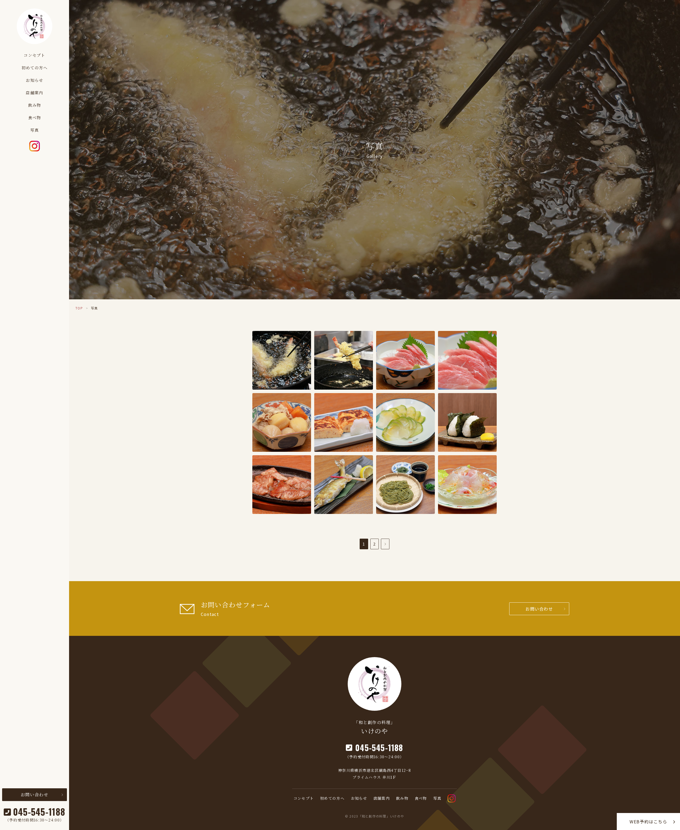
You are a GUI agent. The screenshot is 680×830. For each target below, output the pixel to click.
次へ (385, 544)
